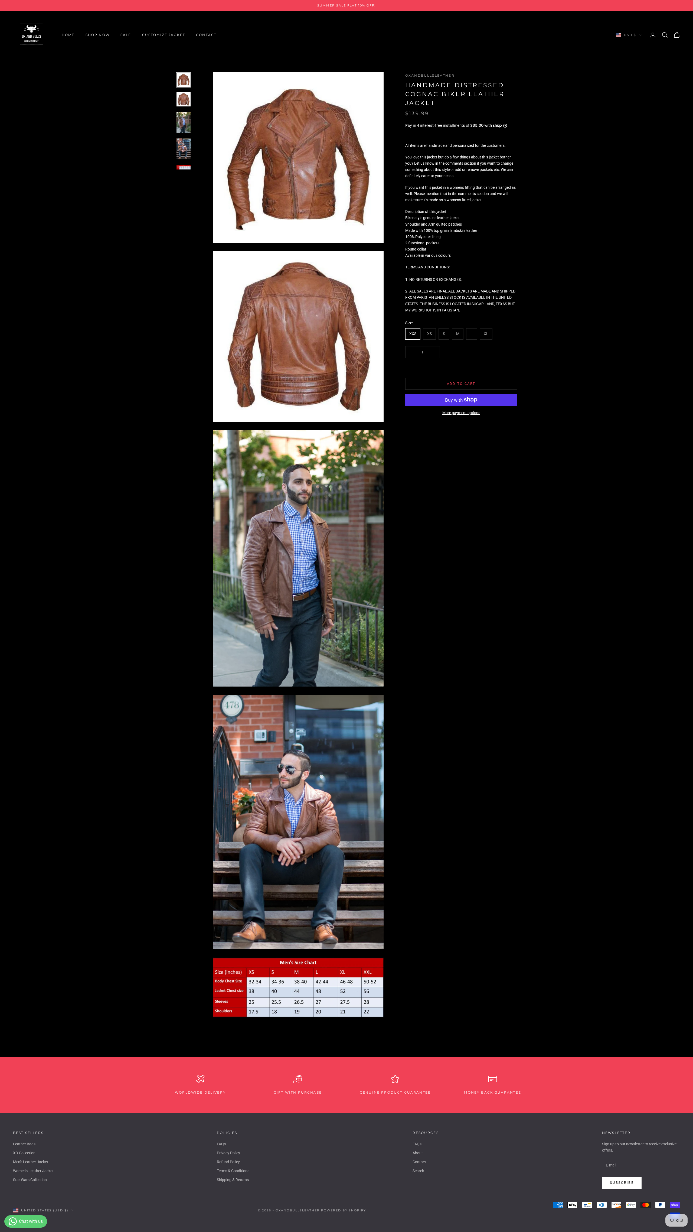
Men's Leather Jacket (30, 1162)
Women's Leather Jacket (33, 1171)
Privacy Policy (228, 1153)
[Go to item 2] (183, 99)
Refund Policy (228, 1162)
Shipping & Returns (233, 1180)
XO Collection (24, 1153)
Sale (125, 35)
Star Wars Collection (30, 1180)
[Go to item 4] (183, 149)
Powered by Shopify (343, 1210)
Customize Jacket (163, 35)
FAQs (221, 1144)
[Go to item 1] (183, 79)
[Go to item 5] (183, 167)
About (418, 1153)
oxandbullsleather (430, 75)
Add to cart (461, 384)
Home (68, 35)
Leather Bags (24, 1144)
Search (418, 1171)
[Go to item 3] (183, 122)
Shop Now (98, 35)
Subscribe (622, 1183)
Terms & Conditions (233, 1171)
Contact (206, 35)
